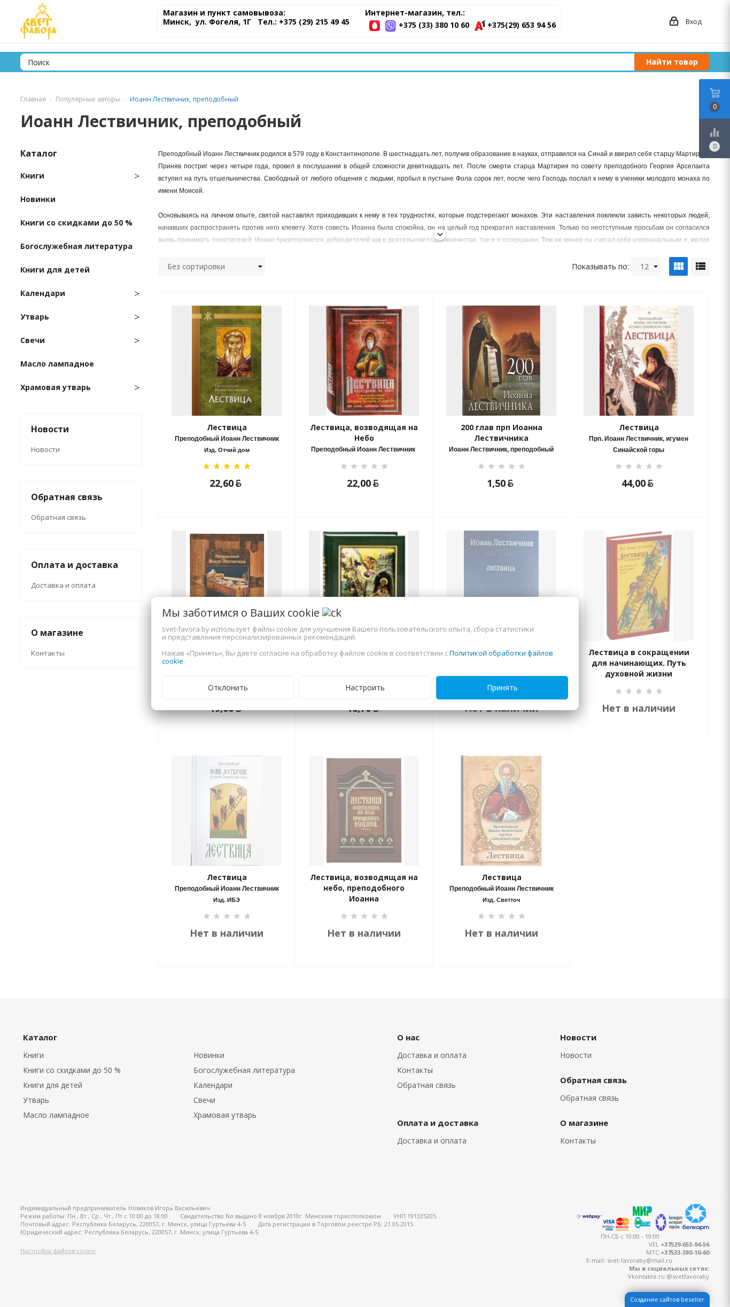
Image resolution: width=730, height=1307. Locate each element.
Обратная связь (58, 517)
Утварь (36, 1100)
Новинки (208, 1055)
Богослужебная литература (244, 1070)
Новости (45, 449)
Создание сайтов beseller (667, 1299)
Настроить (365, 687)
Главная (33, 99)
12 (644, 266)
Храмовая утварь (225, 1115)
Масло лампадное (56, 1115)
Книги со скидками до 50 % (72, 1070)
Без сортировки (196, 266)
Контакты (48, 653)
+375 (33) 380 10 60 (434, 25)
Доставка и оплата (63, 585)
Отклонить (228, 687)
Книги (33, 1055)
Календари (212, 1085)
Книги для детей (52, 1085)
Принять (502, 687)
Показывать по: (600, 266)
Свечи (204, 1100)
